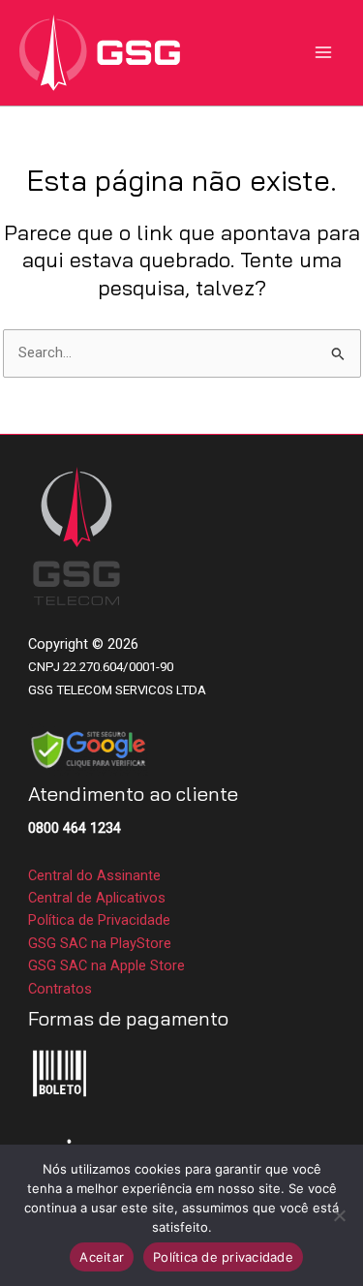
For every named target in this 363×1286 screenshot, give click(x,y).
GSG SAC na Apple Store (106, 965)
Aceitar (101, 1257)
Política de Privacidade (99, 920)
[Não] (338, 1215)
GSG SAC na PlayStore (99, 943)
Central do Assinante (94, 875)
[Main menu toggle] (323, 52)
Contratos (60, 988)
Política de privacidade (223, 1257)
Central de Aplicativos (97, 897)
